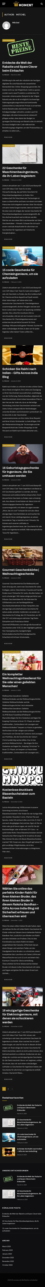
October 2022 (7, 1265)
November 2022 (8, 1261)
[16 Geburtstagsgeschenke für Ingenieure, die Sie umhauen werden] (22, 454)
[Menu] (3, 3)
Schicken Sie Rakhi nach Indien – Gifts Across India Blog (20, 372)
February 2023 (7, 1250)
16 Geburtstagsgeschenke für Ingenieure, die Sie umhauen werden (20, 471)
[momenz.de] (23, 4)
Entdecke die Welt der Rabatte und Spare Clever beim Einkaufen (19, 66)
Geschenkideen (8, 40)
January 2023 (7, 1254)
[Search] (41, 3)
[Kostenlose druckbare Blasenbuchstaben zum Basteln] (22, 776)
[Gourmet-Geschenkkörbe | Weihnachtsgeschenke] (22, 556)
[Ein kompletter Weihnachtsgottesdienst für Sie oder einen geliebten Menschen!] (22, 660)
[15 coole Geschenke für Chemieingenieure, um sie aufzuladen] (22, 256)
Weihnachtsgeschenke (11, 547)
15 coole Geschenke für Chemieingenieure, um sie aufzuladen (20, 273)
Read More (8, 137)
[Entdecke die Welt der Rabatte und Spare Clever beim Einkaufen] (22, 49)
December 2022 (8, 1257)
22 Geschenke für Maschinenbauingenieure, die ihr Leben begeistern (20, 171)
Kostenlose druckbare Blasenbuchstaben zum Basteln (18, 793)
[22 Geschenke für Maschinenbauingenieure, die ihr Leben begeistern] (22, 154)
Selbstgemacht (8, 767)
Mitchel (15, 22)
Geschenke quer (9, 346)
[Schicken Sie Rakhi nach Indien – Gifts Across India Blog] (22, 355)
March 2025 (6, 1246)
